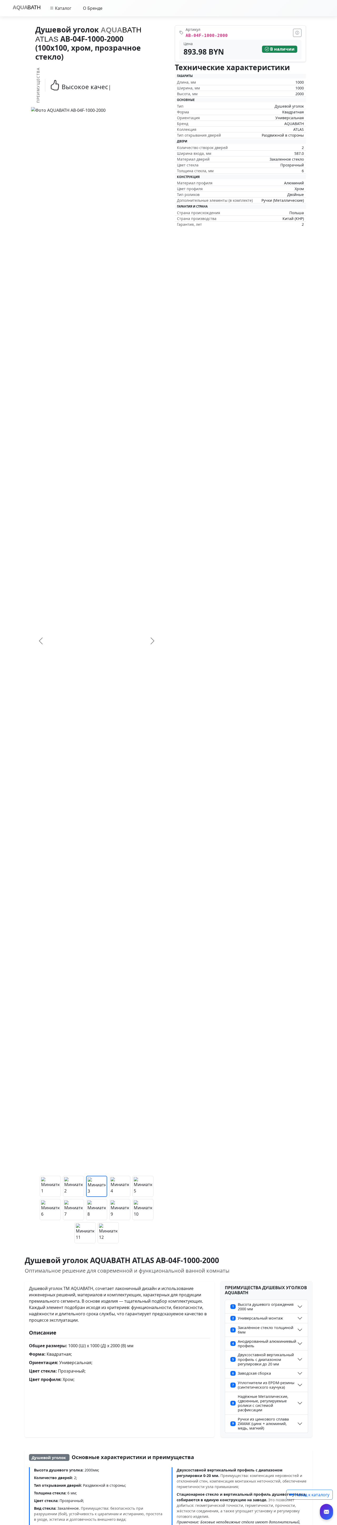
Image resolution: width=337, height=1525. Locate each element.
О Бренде (92, 8)
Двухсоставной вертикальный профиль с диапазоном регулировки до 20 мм (263, 1359)
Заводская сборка (251, 1373)
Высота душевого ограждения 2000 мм (263, 1306)
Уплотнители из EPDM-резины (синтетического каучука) (263, 1385)
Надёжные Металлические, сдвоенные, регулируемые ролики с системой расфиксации (260, 1403)
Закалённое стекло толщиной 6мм (262, 1330)
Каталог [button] (62, 8)
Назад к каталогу (311, 1495)
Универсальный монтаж (257, 1318)
